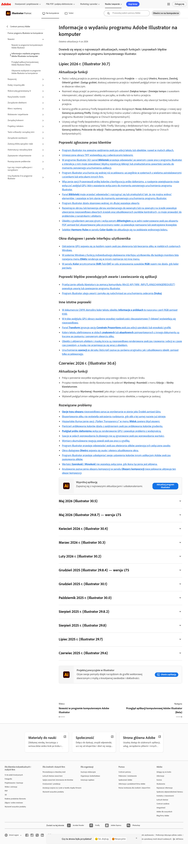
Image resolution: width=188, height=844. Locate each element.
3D (6, 795)
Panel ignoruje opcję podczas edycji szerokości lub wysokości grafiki (116, 327)
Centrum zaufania (163, 804)
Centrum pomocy (125, 772)
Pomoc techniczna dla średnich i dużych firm (133, 788)
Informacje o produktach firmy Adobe (132, 784)
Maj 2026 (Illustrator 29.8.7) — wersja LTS (90, 515)
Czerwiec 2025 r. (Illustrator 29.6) (83, 653)
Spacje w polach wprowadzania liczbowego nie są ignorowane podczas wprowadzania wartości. (113, 436)
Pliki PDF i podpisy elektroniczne (59, 4)
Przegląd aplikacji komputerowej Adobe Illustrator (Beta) (24, 63)
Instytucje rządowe (87, 780)
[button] (168, 4)
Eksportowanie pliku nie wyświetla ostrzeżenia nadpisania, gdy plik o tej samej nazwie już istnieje (114, 416)
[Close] (136, 838)
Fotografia (8, 779)
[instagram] (32, 835)
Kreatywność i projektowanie (26, 4)
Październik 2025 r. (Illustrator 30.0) (85, 598)
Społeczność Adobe (125, 780)
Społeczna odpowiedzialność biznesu (170, 792)
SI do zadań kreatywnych (14, 775)
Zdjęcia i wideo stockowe (14, 803)
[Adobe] (6, 4)
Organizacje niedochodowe (90, 776)
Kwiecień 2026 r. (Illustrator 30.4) (83, 528)
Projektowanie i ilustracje (14, 783)
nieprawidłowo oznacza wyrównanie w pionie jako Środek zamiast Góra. (111, 411)
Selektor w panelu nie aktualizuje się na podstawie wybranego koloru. (115, 229)
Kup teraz (133, 4)
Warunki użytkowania (146, 835)
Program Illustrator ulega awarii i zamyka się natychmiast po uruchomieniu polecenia (112, 293)
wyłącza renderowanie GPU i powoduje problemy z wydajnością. (111, 431)
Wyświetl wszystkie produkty (15, 807)
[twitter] (37, 835)
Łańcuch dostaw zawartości (53, 776)
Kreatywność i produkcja (51, 784)
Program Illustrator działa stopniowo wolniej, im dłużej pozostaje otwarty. (101, 203)
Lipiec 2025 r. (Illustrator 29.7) (81, 639)
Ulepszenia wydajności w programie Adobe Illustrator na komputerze (26, 72)
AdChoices (179, 839)
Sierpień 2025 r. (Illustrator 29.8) (82, 625)
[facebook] (26, 835)
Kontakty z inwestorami (165, 796)
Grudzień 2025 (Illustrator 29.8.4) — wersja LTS (94, 570)
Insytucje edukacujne (88, 772)
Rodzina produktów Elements (15, 799)
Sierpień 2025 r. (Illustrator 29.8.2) (84, 611)
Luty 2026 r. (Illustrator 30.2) (80, 556)
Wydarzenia (161, 784)
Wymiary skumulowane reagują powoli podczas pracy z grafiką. (96, 440)
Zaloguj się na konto (164, 772)
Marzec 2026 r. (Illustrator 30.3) (82, 542)
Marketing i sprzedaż (88, 4)
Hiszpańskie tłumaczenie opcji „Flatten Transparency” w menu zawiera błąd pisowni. (111, 421)
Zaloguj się (179, 4)
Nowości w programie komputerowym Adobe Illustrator (27, 46)
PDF (6, 791)
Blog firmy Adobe (163, 816)
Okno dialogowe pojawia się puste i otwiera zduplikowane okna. (100, 450)
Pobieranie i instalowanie (128, 776)
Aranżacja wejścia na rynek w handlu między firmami (57, 788)
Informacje (160, 776)
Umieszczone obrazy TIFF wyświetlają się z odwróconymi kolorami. (97, 155)
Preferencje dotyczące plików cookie (169, 835)
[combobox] (127, 13)
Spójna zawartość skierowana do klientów (57, 780)
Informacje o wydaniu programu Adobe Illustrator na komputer (25, 54)
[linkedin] (42, 835)
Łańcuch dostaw (162, 800)
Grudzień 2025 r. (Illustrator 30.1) (83, 584)
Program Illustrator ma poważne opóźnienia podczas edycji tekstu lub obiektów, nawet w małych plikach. (118, 150)
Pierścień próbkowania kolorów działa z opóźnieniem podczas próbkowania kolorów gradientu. (112, 426)
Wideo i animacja (11, 787)
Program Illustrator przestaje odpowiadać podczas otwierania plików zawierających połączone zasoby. (116, 445)
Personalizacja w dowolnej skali (54, 772)
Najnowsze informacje (165, 788)
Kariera (159, 780)
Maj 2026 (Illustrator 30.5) (78, 501)
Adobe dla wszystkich (164, 812)
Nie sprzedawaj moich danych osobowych (156, 839)
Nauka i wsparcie (112, 4)
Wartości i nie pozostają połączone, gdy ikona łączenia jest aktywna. (109, 464)
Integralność (161, 808)
